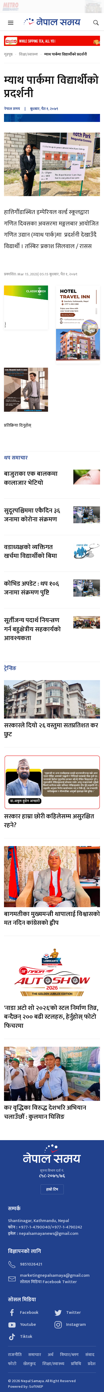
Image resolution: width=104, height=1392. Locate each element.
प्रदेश (91, 1364)
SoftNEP (36, 1386)
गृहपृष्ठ (8, 54)
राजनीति (15, 1355)
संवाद (89, 1355)
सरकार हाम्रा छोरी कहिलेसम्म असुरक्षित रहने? (49, 821)
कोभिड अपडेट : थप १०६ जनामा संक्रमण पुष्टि (31, 588)
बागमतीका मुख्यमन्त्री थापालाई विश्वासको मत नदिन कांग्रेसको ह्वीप (52, 919)
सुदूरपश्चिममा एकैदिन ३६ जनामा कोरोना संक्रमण (32, 515)
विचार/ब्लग (69, 1355)
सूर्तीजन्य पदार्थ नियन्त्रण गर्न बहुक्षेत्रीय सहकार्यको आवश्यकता (32, 629)
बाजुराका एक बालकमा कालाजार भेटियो (31, 478)
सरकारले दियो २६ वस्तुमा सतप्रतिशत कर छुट (51, 730)
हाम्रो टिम (52, 1189)
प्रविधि (76, 1364)
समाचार (34, 1355)
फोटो (12, 1364)
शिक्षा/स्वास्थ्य (28, 54)
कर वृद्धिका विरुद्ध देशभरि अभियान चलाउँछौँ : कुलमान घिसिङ (45, 1112)
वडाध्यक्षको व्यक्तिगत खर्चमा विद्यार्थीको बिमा (30, 552)
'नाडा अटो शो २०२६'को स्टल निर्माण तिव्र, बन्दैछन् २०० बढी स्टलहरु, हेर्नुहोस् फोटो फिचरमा (51, 1017)
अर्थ (50, 1355)
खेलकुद (29, 1364)
